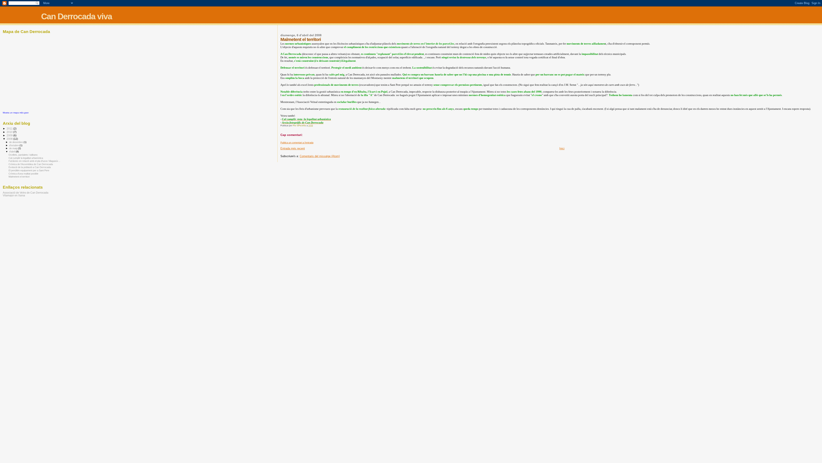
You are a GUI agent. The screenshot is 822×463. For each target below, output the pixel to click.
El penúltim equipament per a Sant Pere (29, 170)
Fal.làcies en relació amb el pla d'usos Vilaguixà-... (34, 161)
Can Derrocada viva (76, 16)
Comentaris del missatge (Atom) (320, 156)
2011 (10, 128)
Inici (561, 148)
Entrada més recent (292, 148)
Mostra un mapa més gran (16, 112)
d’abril (12, 151)
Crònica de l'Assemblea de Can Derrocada (31, 164)
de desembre (16, 142)
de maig (13, 148)
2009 (10, 135)
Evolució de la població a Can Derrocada (30, 167)
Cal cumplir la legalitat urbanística (26, 158)
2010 (10, 132)
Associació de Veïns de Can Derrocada (25, 192)
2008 (10, 138)
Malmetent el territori (19, 176)
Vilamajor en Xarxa (14, 195)
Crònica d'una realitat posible (23, 173)
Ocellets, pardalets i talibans (23, 154)
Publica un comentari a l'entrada (296, 142)
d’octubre (14, 145)
